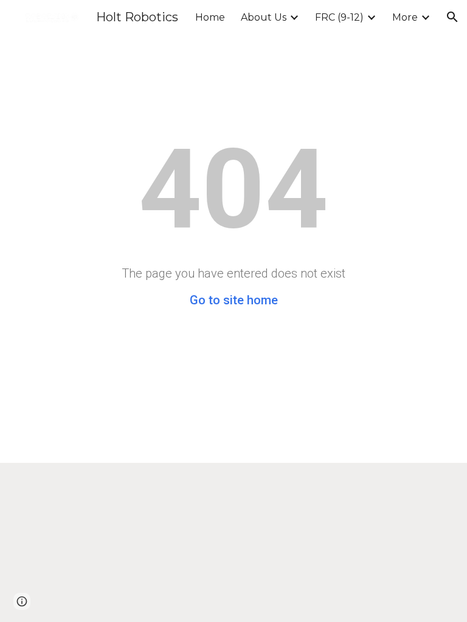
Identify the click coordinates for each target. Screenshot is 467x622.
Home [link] (210, 17)
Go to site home (234, 300)
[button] (452, 17)
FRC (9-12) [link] (339, 17)
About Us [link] (263, 17)
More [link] (405, 17)
